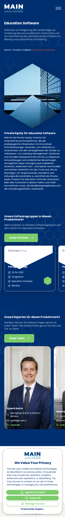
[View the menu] (58, 8)
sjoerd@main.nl (18, 420)
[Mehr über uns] (47, 281)
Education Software (22, 281)
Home (7, 49)
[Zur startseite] (13, 8)
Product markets (22, 49)
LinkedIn (15, 424)
